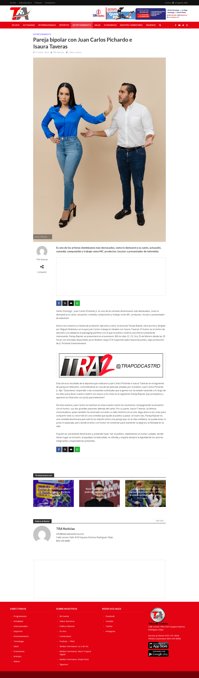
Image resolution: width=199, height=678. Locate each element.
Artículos (18, 656)
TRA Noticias (58, 52)
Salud (97, 25)
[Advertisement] (111, 276)
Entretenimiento (82, 25)
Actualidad (29, 25)
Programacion (20, 616)
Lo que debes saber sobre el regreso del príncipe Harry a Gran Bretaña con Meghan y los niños (145, 491)
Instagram (110, 631)
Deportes (64, 25)
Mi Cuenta (64, 616)
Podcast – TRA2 (67, 641)
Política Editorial (67, 626)
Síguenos (151, 25)
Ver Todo (160, 521)
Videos (17, 661)
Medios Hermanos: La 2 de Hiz (74, 646)
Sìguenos (64, 664)
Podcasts (38, 2)
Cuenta (168, 2)
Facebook (110, 616)
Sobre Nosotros (25, 2)
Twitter (109, 626)
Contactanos (50, 2)
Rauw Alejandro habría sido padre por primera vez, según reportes (99, 491)
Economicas (110, 25)
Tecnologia (19, 641)
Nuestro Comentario (131, 25)
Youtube (109, 621)
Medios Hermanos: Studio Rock (74, 659)
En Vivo (13, 2)
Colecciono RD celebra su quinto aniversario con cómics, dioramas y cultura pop (53, 491)
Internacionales (47, 25)
